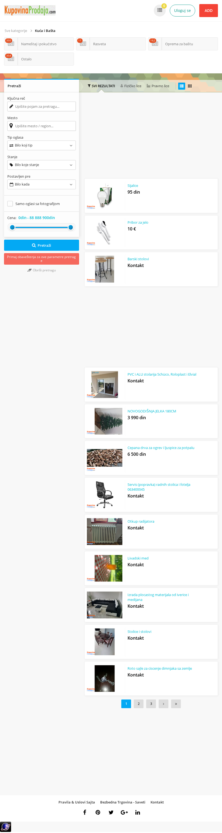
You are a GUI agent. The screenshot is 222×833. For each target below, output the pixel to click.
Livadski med (138, 558)
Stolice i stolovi (139, 631)
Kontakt (157, 802)
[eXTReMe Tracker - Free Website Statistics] (5, 830)
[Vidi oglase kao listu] (181, 86)
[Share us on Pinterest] (98, 812)
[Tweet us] (111, 812)
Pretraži (44, 245)
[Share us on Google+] (124, 812)
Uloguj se (182, 10)
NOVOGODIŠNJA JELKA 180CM (152, 411)
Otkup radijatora (141, 521)
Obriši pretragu (44, 270)
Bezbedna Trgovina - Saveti (122, 802)
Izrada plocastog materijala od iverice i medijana (158, 597)
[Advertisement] (153, 137)
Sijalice (133, 185)
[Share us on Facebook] (84, 812)
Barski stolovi (138, 258)
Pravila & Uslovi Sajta (76, 802)
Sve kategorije (16, 30)
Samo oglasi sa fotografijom (37, 203)
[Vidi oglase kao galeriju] (189, 86)
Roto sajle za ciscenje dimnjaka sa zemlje (160, 668)
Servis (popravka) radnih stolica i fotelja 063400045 (159, 487)
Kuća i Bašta (45, 30)
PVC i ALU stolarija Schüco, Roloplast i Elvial (162, 374)
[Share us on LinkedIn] (137, 812)
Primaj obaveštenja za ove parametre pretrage (41, 259)
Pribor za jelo (138, 222)
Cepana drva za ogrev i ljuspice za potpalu (161, 447)
